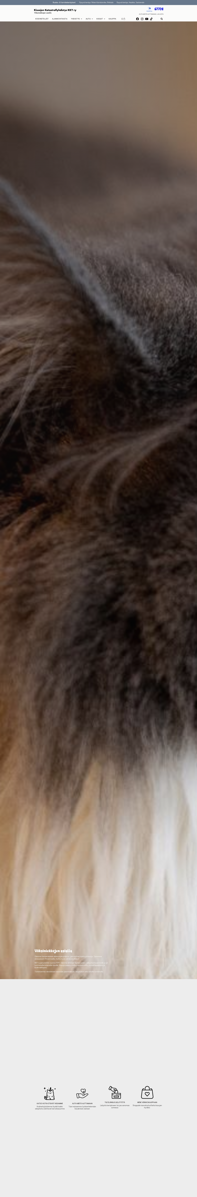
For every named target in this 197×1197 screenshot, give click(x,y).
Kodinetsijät (42, 19)
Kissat (99, 19)
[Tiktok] (151, 18)
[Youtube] (146, 18)
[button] (161, 19)
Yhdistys (75, 19)
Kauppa (112, 19)
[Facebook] (137, 18)
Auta (88, 19)
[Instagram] (142, 18)
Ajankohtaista (59, 19)
